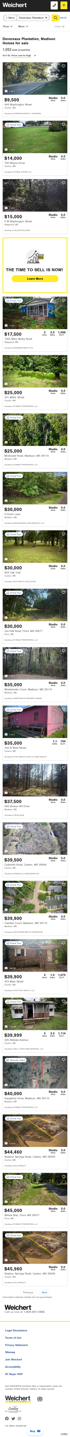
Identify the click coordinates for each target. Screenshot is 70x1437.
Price (6, 26)
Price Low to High (21, 55)
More (21, 26)
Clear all (59, 26)
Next (44, 1292)
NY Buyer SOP (14, 1374)
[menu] (63, 5)
